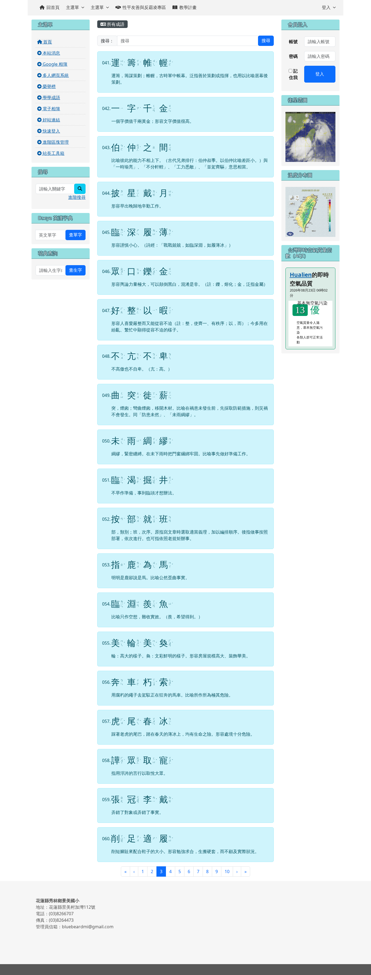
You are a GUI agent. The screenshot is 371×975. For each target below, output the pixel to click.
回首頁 (52, 7)
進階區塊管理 (55, 142)
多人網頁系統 (55, 75)
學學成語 (51, 98)
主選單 (72, 7)
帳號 (293, 42)
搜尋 (266, 40)
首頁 (47, 42)
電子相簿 (51, 109)
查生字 (75, 270)
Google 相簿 (54, 64)
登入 (326, 7)
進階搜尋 (77, 197)
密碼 (293, 56)
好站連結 (51, 120)
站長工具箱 (53, 153)
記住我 (293, 74)
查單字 (75, 235)
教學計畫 (188, 7)
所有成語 (115, 24)
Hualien (301, 274)
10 (227, 871)
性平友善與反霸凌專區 (144, 7)
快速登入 (51, 131)
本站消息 (51, 53)
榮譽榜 (49, 86)
